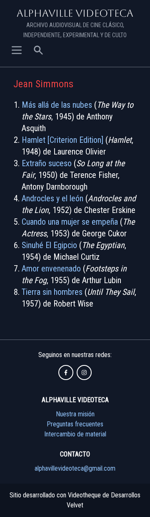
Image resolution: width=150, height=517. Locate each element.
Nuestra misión (75, 414)
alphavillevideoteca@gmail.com (75, 468)
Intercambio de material (75, 434)
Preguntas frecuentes (75, 424)
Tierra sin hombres (52, 292)
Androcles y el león (52, 198)
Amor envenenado (51, 269)
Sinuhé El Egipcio (49, 245)
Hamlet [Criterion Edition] (62, 140)
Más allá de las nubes (57, 105)
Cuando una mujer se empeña (70, 222)
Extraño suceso (47, 163)
